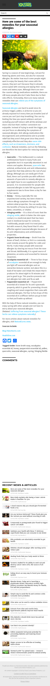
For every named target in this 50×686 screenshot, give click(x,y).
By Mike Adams (22, 590)
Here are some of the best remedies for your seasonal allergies (27, 490)
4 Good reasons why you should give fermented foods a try (28, 507)
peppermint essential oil (30, 348)
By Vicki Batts (22, 638)
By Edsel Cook (22, 577)
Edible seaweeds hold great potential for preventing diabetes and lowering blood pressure (25, 634)
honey (16, 348)
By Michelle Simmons (24, 527)
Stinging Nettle (41, 351)
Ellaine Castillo (17, 32)
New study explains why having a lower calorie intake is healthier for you (27, 498)
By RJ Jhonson (22, 502)
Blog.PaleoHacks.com (11, 331)
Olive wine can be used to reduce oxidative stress (28, 602)
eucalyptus (13, 262)
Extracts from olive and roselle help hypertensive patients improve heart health (26, 610)
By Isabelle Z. (22, 535)
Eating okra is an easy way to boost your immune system (28, 574)
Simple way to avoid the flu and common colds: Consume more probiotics (27, 595)
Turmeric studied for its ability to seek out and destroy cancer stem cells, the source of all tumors (27, 565)
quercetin (37, 165)
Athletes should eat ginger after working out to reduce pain (28, 549)
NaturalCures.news (23, 322)
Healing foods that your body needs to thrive (27, 556)
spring (31, 351)
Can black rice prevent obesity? (22, 625)
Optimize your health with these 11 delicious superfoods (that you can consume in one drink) (28, 532)
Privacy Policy (25, 681)
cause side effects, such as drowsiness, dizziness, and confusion (21, 144)
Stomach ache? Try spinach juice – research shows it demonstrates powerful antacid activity (28, 652)
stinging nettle (13, 215)
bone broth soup (23, 346)
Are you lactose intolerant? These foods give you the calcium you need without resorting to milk (28, 515)
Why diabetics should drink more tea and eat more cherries (27, 618)
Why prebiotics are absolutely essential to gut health (27, 540)
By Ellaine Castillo (23, 493)
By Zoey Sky (21, 510)
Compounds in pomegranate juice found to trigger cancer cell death (29, 524)
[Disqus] (25, 392)
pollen (44, 348)
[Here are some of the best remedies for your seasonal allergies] (25, 7)
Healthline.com (8, 335)
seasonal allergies (19, 351)
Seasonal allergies (10, 108)
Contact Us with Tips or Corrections (25, 674)
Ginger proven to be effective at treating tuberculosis (25, 643)
